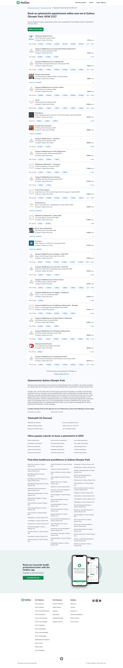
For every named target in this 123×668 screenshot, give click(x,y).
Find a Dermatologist (41, 632)
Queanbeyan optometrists (35, 443)
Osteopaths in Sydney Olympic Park (84, 464)
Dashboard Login (58, 618)
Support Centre (57, 621)
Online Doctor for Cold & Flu (70, 425)
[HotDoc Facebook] (93, 601)
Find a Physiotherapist (42, 611)
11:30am (40, 44)
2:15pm (49, 172)
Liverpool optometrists (80, 446)
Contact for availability (35, 82)
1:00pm (40, 108)
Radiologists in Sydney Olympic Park (84, 502)
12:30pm (73, 44)
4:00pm (73, 313)
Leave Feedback (40, 650)
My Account (39, 643)
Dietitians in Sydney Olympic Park (60, 486)
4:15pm (48, 146)
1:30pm (57, 108)
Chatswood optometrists (57, 443)
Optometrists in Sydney (34, 412)
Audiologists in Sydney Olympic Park (38, 517)
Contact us (73, 611)
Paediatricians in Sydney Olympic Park (84, 467)
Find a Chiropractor (41, 618)
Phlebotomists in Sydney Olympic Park (84, 480)
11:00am (40, 56)
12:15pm (64, 44)
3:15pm (56, 56)
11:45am (48, 44)
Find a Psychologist (41, 621)
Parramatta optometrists (57, 452)
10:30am (48, 95)
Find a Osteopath (40, 629)
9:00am (41, 69)
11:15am (72, 262)
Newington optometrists (57, 449)
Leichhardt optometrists (34, 449)
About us (73, 604)
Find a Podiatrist (40, 614)
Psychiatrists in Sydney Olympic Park (84, 496)
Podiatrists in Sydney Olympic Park (83, 493)
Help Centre (39, 647)
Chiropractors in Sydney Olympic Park (38, 523)
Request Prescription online (35, 428)
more (92, 44)
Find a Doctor (39, 604)
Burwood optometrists (34, 446)
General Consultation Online (70, 422)
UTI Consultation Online (69, 428)
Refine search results (35, 29)
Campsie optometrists (80, 449)
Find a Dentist (39, 607)
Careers (72, 607)
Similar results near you (61, 374)
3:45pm (49, 185)
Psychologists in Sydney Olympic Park (84, 499)
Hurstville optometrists (80, 452)
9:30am (49, 69)
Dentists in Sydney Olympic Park (60, 469)
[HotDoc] (23, 2)
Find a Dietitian (40, 625)
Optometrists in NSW (46, 7)
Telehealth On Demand (34, 422)
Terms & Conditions (76, 614)
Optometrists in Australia (33, 7)
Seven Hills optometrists (80, 440)
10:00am (56, 69)
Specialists (56, 614)
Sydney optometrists (33, 440)
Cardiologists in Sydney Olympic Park (38, 520)
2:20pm (81, 108)
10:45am (56, 262)
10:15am (48, 262)
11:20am (40, 326)
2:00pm (81, 69)
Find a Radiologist (40, 636)
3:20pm (48, 326)
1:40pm (65, 108)
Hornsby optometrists (57, 446)
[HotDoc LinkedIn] (96, 601)
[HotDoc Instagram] (100, 601)
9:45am (41, 159)
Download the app (33, 577)
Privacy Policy (74, 618)
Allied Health (57, 607)
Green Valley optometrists (81, 443)
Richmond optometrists (34, 452)
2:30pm (47, 121)
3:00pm (55, 121)
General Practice (58, 604)
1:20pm (49, 108)
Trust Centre (74, 621)
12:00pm (56, 44)
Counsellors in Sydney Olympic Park (38, 536)
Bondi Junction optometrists (59, 440)
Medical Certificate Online (35, 425)
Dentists (55, 611)
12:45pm (81, 44)
